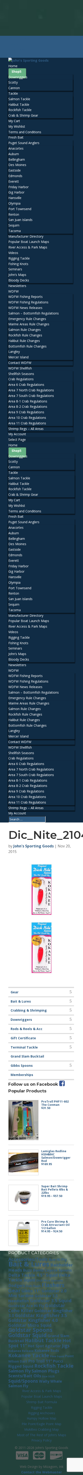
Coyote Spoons (58, 1270)
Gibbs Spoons (22, 1065)
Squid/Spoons (23, 1381)
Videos (13, 253)
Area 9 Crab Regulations (26, 412)
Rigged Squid (20, 1366)
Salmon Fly (19, 1371)
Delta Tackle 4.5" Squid (33, 1275)
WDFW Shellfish (20, 368)
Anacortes (16, 148)
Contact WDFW (19, 362)
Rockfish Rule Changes (25, 335)
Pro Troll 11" (40, 1361)
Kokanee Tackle (28, 1355)
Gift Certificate (23, 1038)
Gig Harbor (16, 192)
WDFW (13, 291)
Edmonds (15, 176)
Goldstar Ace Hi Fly (26, 1305)
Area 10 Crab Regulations (27, 417)
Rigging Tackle (19, 258)
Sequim (13, 225)
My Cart (14, 121)
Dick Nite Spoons (49, 1280)
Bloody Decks (18, 280)
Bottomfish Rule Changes (27, 346)
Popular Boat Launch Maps (28, 241)
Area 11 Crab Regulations (27, 423)
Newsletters (17, 286)
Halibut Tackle (18, 104)
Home (13, 66)
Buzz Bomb (33, 1270)
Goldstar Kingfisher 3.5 (41, 1315)
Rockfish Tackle (20, 110)
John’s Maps (17, 274)
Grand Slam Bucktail (27, 1056)
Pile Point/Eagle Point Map (41, 1424)
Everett (13, 181)
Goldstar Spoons (30, 1329)
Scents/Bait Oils (24, 1375)
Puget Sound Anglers (23, 143)
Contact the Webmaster (41, 1472)
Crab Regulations (21, 379)
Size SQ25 (48, 1376)
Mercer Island (18, 357)
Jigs (66, 1346)
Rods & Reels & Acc (26, 1029)
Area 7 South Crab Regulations (31, 395)
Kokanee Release (21, 1351)
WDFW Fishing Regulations (28, 302)
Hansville (14, 198)
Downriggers (17, 77)
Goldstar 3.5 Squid (51, 1300)
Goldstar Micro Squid (29, 1325)
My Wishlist (16, 126)
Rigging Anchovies (41, 1413)
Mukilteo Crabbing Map (41, 1429)
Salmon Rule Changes (24, 329)
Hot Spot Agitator (44, 1345)
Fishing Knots (18, 264)
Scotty (13, 82)
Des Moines (17, 165)
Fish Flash (33, 1286)
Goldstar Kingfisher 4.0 (33, 1320)
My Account (17, 434)
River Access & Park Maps (27, 247)
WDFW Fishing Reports (25, 296)
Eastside (14, 170)
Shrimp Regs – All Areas (26, 428)
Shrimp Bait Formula (41, 1402)
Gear (14, 992)
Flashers (53, 1285)
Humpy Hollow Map (41, 1418)
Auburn (13, 154)
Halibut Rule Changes (24, 341)
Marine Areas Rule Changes (28, 324)
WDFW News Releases (25, 307)
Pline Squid (57, 1356)
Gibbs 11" (31, 1291)
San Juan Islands (20, 220)
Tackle (13, 93)
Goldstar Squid (27, 1335)
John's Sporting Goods (33, 846)
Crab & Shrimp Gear (23, 115)
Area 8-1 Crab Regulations (27, 401)
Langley (14, 351)
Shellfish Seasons (21, 374)
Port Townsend (19, 209)
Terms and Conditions (24, 132)
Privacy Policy (41, 1440)
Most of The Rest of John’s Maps (41, 1435)
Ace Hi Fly (58, 1259)
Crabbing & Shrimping (29, 1010)
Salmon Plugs (45, 1371)
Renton (13, 214)
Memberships (22, 1075)
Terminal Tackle (24, 1047)
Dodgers (16, 1285)
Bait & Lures (21, 1001)
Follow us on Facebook (33, 1084)
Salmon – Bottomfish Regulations (33, 313)
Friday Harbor (18, 187)
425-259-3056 (19, 38)
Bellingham (16, 159)
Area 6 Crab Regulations (26, 384)
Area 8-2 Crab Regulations (27, 406)
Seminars (15, 269)
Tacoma (14, 231)
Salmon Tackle (19, 99)
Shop (16, 71)
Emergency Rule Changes (27, 319)
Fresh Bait (16, 137)
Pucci (58, 1361)
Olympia (14, 203)
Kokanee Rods (47, 1350)
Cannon (14, 88)
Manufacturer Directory (25, 236)
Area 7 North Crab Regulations (31, 390)
